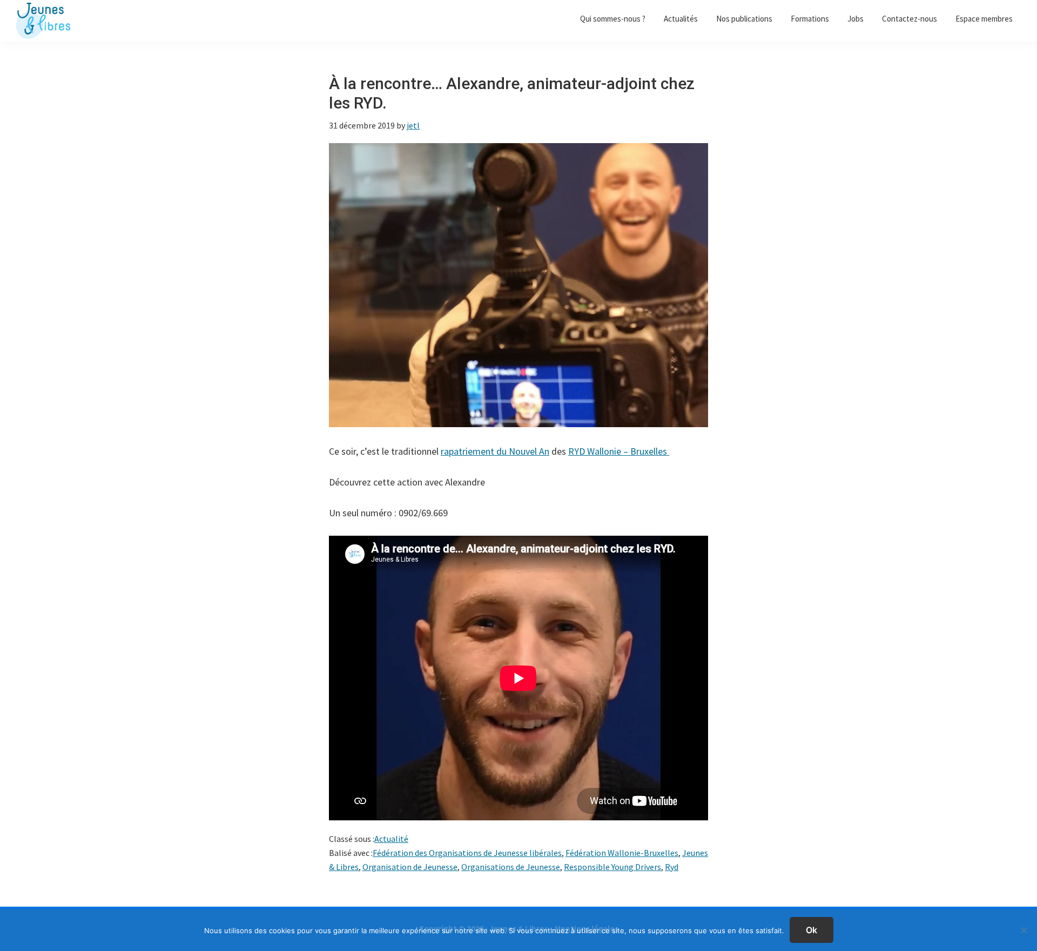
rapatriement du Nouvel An (495, 451)
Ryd (671, 866)
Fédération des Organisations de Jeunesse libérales (467, 852)
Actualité (391, 838)
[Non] (1023, 930)
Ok (811, 930)
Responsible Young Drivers (612, 866)
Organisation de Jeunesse (409, 866)
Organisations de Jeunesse (510, 866)
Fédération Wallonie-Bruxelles (621, 852)
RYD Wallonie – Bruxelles (618, 451)
